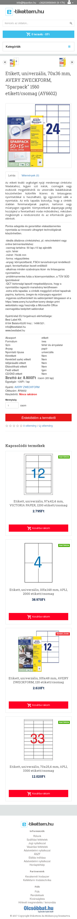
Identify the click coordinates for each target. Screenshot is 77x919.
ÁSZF (37, 854)
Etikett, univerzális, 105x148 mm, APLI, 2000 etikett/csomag (38, 592)
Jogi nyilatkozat (37, 843)
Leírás (11, 175)
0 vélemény (30, 425)
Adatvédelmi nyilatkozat (37, 850)
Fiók (37, 891)
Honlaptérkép (37, 864)
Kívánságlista (37, 898)
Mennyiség (10, 399)
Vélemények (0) (30, 175)
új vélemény (46, 425)
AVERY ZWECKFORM (27, 387)
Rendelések (37, 895)
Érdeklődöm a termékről (38, 417)
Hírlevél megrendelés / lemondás (37, 902)
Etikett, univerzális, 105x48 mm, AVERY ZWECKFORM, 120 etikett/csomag (38, 680)
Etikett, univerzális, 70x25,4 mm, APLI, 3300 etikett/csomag (39, 769)
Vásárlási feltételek (37, 847)
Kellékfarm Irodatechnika (37, 880)
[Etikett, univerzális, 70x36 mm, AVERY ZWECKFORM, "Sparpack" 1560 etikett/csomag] (38, 135)
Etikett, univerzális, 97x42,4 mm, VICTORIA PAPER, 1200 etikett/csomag (38, 503)
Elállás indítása (37, 857)
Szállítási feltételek (37, 839)
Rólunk (37, 836)
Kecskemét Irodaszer (37, 876)
